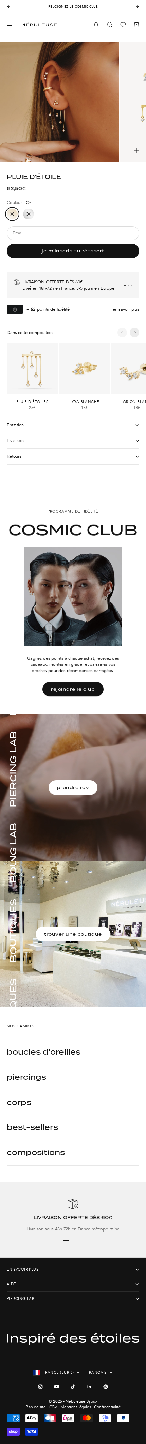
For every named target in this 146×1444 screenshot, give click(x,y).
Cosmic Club (86, 6)
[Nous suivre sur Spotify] (105, 1386)
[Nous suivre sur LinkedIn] (89, 1386)
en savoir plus (126, 309)
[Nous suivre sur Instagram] (40, 1386)
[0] (123, 24)
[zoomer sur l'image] (136, 150)
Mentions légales (75, 1407)
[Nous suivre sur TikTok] (73, 1386)
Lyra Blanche (84, 401)
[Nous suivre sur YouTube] (56, 1386)
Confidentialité (107, 1407)
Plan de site (35, 1407)
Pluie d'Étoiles (32, 401)
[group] (73, 1215)
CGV (53, 1407)
